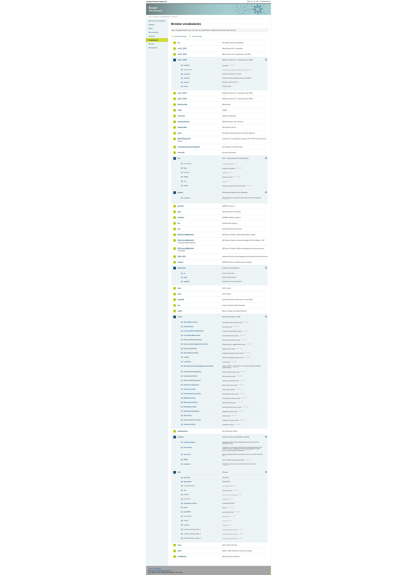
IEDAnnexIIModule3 (186, 240)
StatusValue (188, 415)
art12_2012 (182, 48)
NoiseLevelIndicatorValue (192, 380)
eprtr (180, 133)
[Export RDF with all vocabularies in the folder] (266, 60)
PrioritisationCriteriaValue (192, 393)
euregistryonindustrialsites (189, 147)
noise (180, 317)
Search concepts (197, 36)
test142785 (187, 512)
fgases (180, 192)
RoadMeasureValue (190, 407)
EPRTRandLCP (184, 139)
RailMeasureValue (190, 398)
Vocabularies (153, 40)
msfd (180, 311)
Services (151, 44)
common (181, 116)
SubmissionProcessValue (192, 420)
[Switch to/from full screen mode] (257, 1)
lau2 (179, 294)
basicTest (187, 477)
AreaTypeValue (189, 326)
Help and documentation (156, 21)
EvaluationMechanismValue (193, 340)
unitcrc (186, 185)
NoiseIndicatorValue (190, 376)
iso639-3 (186, 357)
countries (187, 74)
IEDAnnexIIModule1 (186, 235)
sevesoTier (187, 454)
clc (185, 273)
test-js (186, 507)
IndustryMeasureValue (191, 353)
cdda (180, 110)
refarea (186, 177)
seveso (181, 437)
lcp (179, 305)
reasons (186, 82)
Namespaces (152, 48)
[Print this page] (255, 1)
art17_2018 (182, 99)
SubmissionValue (189, 424)
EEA (157, 1)
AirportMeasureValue (191, 322)
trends (186, 86)
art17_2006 (182, 60)
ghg (179, 212)
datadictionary (183, 122)
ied (179, 229)
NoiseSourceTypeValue (191, 385)
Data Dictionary (165, 16)
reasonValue (188, 447)
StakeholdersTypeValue (191, 411)
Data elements (153, 32)
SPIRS (186, 459)
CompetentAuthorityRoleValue (194, 331)
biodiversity (182, 104)
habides (181, 217)
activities (187, 65)
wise (179, 551)
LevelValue (187, 361)
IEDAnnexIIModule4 (186, 248)
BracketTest (187, 481)
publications (183, 431)
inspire (180, 262)
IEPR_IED (182, 256)
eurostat (181, 152)
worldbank (182, 556)
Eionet (157, 16)
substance (187, 464)
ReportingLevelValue (191, 402)
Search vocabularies (180, 36)
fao (179, 158)
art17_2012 (182, 93)
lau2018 (181, 299)
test (179, 472)
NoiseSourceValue (190, 389)
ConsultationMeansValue (192, 335)
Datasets (151, 24)
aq (179, 43)
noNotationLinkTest (190, 503)
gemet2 (181, 206)
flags (185, 168)
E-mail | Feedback (154, 568)
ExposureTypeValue (190, 348)
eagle (185, 277)
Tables (150, 28)
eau (185, 490)
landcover (182, 268)
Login (251, 1)
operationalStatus (189, 442)
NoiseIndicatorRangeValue (192, 371)
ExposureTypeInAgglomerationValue (196, 344)
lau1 (179, 288)
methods (186, 78)
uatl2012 (186, 281)
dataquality (182, 127)
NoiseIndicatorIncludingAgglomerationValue (198, 366)
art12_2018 (182, 54)
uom (179, 545)
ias (179, 223)
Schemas (151, 36)
